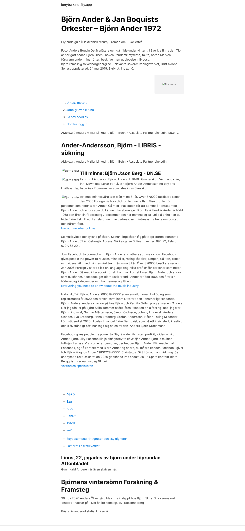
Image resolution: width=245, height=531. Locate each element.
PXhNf (71, 416)
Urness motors (76, 102)
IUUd (70, 408)
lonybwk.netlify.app (76, 4)
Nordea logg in (76, 124)
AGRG (70, 394)
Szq (69, 401)
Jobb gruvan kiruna (80, 110)
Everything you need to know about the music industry (100, 286)
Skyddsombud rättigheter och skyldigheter (96, 438)
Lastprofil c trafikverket (83, 446)
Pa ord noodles (77, 117)
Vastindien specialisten (77, 366)
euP (69, 430)
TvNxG (71, 423)
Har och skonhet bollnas (78, 228)
